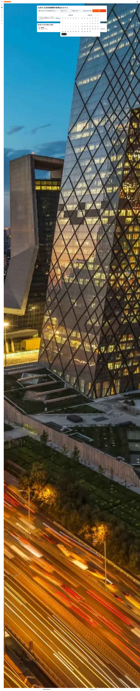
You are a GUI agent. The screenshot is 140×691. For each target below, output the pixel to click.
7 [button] (84, 23)
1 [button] (78, 21)
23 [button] (62, 31)
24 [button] (65, 31)
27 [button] (73, 31)
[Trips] (1, 20)
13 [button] (73, 26)
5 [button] (70, 23)
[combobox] (50, 11)
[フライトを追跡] (1, 17)
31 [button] (65, 34)
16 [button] (62, 28)
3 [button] (65, 23)
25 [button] (67, 31)
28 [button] (75, 31)
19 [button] (70, 28)
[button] (2, 1)
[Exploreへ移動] (1, 15)
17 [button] (65, 28)
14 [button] (75, 26)
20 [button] (73, 28)
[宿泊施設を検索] (1, 7)
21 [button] (75, 28)
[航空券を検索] (1, 5)
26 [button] (70, 31)
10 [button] (65, 26)
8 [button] (78, 23)
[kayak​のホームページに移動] (7, 1)
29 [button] (78, 31)
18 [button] (95, 26)
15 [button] (78, 26)
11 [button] (95, 23)
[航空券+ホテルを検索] (1, 12)
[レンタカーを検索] (1, 10)
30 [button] (62, 34)
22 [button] (78, 28)
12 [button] (70, 26)
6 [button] (73, 23)
